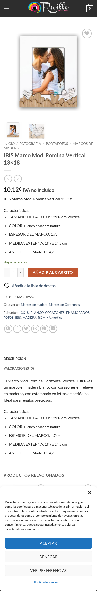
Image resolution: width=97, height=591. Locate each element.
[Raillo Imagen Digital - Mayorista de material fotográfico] (48, 9)
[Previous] (11, 72)
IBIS (18, 317)
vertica (57, 317)
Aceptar (48, 543)
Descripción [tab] (15, 359)
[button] (89, 492)
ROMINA (44, 317)
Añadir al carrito (53, 272)
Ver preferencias (48, 570)
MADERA (29, 317)
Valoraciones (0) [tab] (19, 368)
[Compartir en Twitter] (26, 329)
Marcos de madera (34, 305)
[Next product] (8, 178)
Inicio (9, 144)
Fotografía (30, 144)
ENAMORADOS (77, 313)
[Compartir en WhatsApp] (8, 329)
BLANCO (37, 313)
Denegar (48, 556)
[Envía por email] (35, 329)
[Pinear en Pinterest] (44, 329)
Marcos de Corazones (64, 305)
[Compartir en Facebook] (17, 329)
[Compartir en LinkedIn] (53, 329)
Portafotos (57, 144)
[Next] (85, 72)
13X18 (24, 313)
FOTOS (9, 317)
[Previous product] (18, 178)
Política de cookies (46, 582)
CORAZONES (55, 313)
